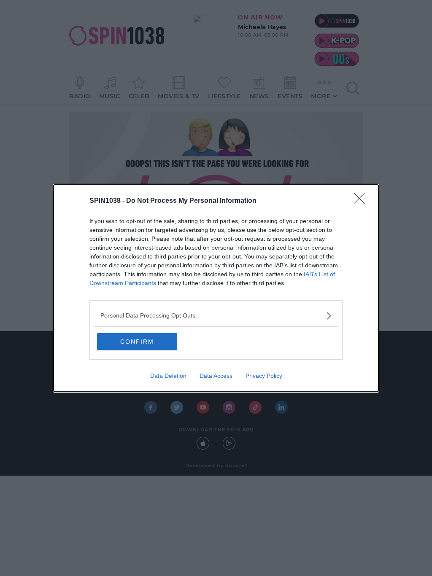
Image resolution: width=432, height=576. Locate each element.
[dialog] (216, 288)
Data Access (216, 375)
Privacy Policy (264, 375)
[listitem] (216, 315)
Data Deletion (168, 375)
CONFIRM (137, 341)
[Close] (362, 201)
